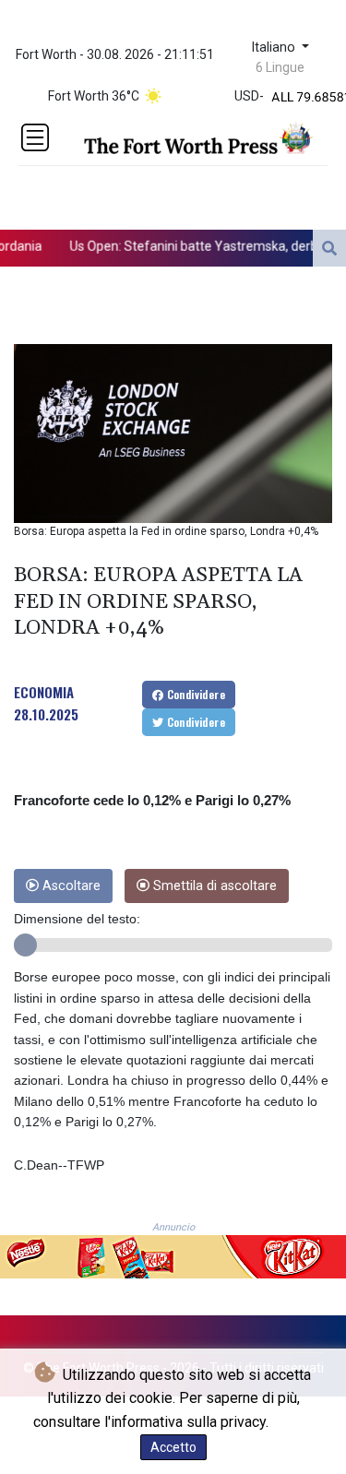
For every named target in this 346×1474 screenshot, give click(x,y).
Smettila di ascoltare (213, 886)
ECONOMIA (44, 692)
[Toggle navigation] (35, 137)
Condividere (194, 694)
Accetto (173, 1447)
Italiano (275, 47)
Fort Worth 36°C (93, 96)
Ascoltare (70, 886)
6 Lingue (280, 67)
